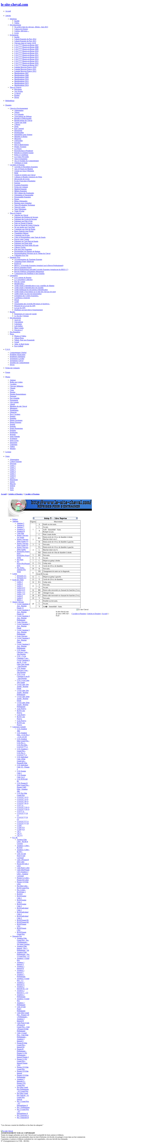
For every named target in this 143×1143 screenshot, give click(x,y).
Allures (16, 112)
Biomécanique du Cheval (23, 120)
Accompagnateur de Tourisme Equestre (28, 259)
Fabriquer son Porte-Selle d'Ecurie (26, 245)
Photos (7, 377)
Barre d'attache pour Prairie (24, 231)
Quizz (7, 456)
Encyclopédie (14, 398)
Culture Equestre (16, 462)
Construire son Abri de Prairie (24, 229)
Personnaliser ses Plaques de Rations (27, 251)
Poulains (13, 430)
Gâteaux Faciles (20, 247)
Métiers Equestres (20, 191)
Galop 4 (13, 472)
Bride (16, 173)
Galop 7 (13, 478)
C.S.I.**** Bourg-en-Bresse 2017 (26, 65)
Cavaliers (13, 384)
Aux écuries (18, 91)
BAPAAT (17, 263)
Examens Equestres (21, 185)
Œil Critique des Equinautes (24, 193)
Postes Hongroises (16, 428)
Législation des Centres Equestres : (26, 296)
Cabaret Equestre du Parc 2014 (25, 39)
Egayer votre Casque (21, 239)
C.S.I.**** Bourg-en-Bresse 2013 (26, 57)
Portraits (13, 426)
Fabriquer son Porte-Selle (23, 243)
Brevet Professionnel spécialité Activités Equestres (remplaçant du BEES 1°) (41, 269)
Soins (12, 488)
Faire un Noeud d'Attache (23, 223)
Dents (16, 126)
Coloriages (18, 324)
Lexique (8, 452)
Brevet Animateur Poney (23, 267)
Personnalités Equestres (22, 197)
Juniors (12, 482)
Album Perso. (19, 338)
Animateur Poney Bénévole (24, 261)
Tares (12, 490)
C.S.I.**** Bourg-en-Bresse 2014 (26, 59)
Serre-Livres (14, 440)
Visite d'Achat (19, 211)
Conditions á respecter (22, 298)
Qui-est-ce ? (18, 330)
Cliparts (12, 388)
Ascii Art (17, 320)
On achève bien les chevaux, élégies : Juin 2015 (31, 27)
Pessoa (16, 199)
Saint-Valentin (15, 436)
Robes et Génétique (21, 155)
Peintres (12, 416)
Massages (17, 139)
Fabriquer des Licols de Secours (25, 219)
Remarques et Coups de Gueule (25, 314)
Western (13, 449)
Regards (13, 434)
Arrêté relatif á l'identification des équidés (28, 288)
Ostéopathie (18, 141)
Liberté (12, 404)
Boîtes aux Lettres (16, 382)
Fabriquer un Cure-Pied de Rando (26, 241)
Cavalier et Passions (32, 494)
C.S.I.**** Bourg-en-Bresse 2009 (26, 49)
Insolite (16, 21)
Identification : (19, 284)
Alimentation (18, 110)
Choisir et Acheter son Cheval (24, 175)
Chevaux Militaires (16, 386)
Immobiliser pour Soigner (23, 135)
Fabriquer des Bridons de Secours (26, 217)
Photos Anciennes (16, 420)
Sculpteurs (13, 438)
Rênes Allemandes (20, 201)
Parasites (17, 143)
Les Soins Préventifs (21, 157)
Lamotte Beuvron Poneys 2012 (25, 71)
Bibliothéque (9, 101)
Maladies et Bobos (20, 137)
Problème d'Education (17, 355)
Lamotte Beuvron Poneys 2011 (25, 69)
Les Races (18, 149)
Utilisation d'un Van (21, 255)
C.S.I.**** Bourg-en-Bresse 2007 (26, 45)
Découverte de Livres (21, 179)
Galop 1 (13, 466)
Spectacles (13, 442)
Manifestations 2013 (21, 83)
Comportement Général (18, 353)
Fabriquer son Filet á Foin (23, 221)
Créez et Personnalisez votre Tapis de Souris (29, 237)
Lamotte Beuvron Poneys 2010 (25, 67)
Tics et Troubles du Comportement (26, 161)
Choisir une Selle (20, 122)
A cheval (17, 93)
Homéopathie (19, 133)
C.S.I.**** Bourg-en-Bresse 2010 (26, 51)
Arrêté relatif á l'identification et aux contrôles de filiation (34, 286)
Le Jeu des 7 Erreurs (21, 316)
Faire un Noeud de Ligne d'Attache (26, 225)
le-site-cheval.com (14, 4)
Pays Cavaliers (15, 414)
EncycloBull (18, 346)
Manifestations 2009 (21, 77)
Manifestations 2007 (21, 73)
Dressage (13, 396)
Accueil (8, 11)
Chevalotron (18, 322)
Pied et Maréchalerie (21, 145)
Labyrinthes (18, 326)
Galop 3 (13, 470)
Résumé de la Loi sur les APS (24, 306)
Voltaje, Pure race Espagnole (24, 340)
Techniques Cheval (16, 361)
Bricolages (18, 89)
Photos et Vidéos (20, 336)
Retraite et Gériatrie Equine (24, 153)
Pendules (13, 418)
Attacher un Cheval (21, 215)
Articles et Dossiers (15, 494)
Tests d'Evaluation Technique (24, 205)
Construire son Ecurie (22, 235)
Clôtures (17, 124)
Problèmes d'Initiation (17, 357)
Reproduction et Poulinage (23, 151)
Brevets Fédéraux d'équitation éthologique (29, 271)
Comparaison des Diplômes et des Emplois (29, 274)
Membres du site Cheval (18, 406)
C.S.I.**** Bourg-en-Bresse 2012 (26, 55)
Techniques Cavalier (17, 359)
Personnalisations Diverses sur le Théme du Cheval (32, 253)
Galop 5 (13, 474)
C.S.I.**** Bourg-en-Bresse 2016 (26, 63)
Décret (16, 300)
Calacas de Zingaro (21, 29)
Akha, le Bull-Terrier (21, 344)
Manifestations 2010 (21, 79)
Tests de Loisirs (19, 207)
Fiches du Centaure (21, 187)
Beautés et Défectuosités (23, 118)
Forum (7, 372)
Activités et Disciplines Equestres (26, 167)
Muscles (13, 484)
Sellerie (12, 486)
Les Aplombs (19, 114)
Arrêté (16, 302)
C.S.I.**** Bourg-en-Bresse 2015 (26, 61)
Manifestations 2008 (21, 75)
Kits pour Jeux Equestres (23, 249)
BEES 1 (20, 600)
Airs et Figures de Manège (23, 169)
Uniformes (13, 444)
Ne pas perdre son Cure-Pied (24, 227)
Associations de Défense (23, 116)
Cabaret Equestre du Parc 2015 (25, 41)
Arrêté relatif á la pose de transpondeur (28, 294)
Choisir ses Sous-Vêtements (24, 171)
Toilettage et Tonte (20, 163)
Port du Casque (19, 282)
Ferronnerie (14, 400)
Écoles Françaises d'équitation (24, 181)
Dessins (12, 392)
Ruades (17, 95)
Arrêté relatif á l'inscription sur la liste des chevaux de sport (35, 292)
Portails (12, 424)
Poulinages (14, 432)
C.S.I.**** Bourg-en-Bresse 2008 (26, 47)
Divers (16, 97)
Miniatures (13, 408)
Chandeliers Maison (21, 233)
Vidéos (16, 23)
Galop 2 (13, 468)
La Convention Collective (23, 280)
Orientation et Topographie (23, 195)
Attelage (13, 380)
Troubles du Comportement (19, 363)
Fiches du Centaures (12, 368)
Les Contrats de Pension (22, 278)
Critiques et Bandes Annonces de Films (28, 177)
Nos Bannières (15, 332)
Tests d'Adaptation (20, 159)
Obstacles (13, 412)
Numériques (14, 410)
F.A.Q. (7, 349)
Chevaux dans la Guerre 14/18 (25, 43)
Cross (12, 390)
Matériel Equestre (20, 189)
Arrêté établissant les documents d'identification (31, 290)
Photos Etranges (15, 422)
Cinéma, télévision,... (21, 31)
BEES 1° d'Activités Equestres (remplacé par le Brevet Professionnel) (38, 265)
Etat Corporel (19, 128)
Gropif (16, 342)
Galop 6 (13, 476)
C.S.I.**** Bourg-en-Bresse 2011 (26, 53)
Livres (16, 33)
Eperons (17, 183)
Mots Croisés (19, 328)
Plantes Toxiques (20, 147)
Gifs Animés (14, 402)
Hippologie (18, 130)
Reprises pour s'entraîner (23, 203)
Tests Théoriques (20, 209)
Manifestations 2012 (21, 81)
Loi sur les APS (19, 308)
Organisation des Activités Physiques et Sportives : (32, 304)
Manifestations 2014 (21, 85)
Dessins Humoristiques (18, 394)
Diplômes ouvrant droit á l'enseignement (28, 310)
